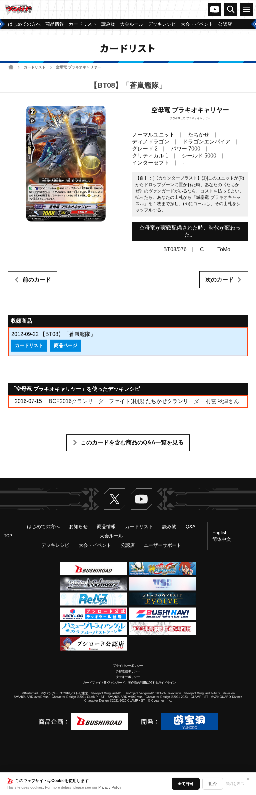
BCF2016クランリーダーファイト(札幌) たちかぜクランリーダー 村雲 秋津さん (144, 401)
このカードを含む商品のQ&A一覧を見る (132, 442)
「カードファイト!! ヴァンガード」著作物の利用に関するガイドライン (128, 682)
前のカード (37, 280)
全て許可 (186, 783)
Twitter (114, 499)
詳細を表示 (235, 784)
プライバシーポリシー (128, 665)
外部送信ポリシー (128, 671)
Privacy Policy (109, 787)
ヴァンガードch (214, 9)
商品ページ (65, 345)
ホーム (11, 67)
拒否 (213, 783)
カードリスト (35, 67)
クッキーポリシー (128, 677)
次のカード (219, 280)
